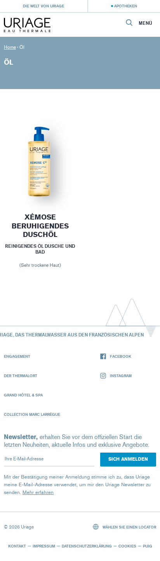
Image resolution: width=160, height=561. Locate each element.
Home (10, 47)
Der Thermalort (20, 375)
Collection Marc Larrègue (32, 414)
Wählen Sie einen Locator (128, 527)
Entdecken (40, 182)
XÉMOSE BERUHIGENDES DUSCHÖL (39, 226)
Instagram (121, 375)
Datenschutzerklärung (87, 546)
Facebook (120, 356)
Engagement (17, 356)
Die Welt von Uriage (43, 5)
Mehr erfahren (38, 492)
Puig (147, 546)
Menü (145, 23)
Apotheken (125, 5)
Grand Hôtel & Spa (23, 395)
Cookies (127, 546)
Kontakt (17, 546)
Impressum (44, 546)
